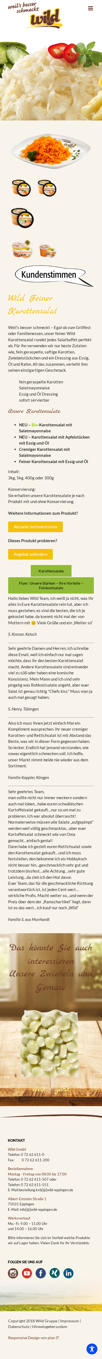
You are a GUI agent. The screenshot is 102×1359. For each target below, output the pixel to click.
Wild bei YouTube (27, 1273)
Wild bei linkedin (68, 1273)
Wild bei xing (55, 1273)
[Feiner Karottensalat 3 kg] (21, 173)
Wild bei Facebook (41, 1273)
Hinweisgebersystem (49, 1326)
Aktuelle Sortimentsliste (35, 526)
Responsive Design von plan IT (33, 1337)
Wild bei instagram (13, 1273)
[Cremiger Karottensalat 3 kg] (47, 173)
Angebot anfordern (30, 554)
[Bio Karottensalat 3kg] (21, 204)
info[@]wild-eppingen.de (38, 1209)
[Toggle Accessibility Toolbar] (92, 1349)
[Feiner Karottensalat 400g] (47, 235)
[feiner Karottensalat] (51, 133)
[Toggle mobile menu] (91, 8)
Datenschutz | (20, 1326)
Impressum (70, 1320)
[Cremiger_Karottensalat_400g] (21, 235)
